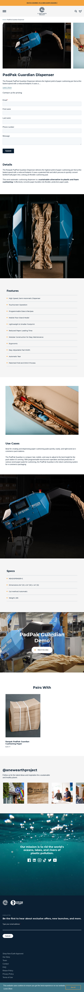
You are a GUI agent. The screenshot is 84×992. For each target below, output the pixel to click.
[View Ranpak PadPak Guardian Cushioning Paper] (22, 715)
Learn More (7, 87)
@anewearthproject (20, 770)
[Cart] (80, 11)
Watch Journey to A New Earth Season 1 (42, 3)
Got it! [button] (73, 987)
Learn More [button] (8, 988)
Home (4, 19)
